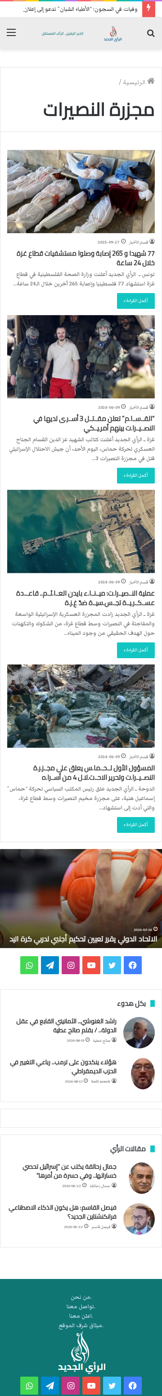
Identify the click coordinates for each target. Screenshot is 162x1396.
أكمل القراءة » (136, 300)
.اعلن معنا (81, 1316)
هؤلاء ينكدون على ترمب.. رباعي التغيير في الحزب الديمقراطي (63, 1066)
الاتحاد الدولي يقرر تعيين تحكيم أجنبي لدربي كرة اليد (83, 938)
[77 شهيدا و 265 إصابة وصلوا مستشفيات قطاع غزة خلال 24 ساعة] (81, 191)
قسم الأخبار (138, 242)
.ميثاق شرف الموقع (81, 1325)
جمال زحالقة (100, 1186)
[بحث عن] (150, 37)
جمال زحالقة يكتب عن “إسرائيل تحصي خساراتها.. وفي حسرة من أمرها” (69, 1171)
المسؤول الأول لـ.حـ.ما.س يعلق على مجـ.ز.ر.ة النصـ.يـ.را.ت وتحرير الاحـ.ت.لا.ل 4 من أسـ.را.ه (94, 772)
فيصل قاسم (101, 1227)
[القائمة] (11, 37)
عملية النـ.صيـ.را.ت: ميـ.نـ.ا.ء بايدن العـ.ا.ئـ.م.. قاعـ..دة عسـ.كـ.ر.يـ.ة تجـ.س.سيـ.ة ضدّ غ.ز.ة (85, 598)
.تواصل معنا (81, 1306)
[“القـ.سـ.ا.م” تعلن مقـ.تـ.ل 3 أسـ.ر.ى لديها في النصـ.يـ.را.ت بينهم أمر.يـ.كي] (81, 356)
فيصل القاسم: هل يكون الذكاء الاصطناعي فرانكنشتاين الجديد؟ (63, 1212)
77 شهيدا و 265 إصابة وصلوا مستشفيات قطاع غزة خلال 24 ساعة (86, 258)
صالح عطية (101, 1041)
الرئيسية (135, 82)
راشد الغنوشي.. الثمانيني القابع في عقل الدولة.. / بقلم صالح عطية (66, 1025)
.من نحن (81, 1297)
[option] (81, 898)
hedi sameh (100, 1081)
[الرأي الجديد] (81, 33)
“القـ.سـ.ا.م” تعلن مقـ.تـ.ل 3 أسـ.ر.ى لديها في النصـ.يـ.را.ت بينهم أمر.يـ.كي (94, 423)
